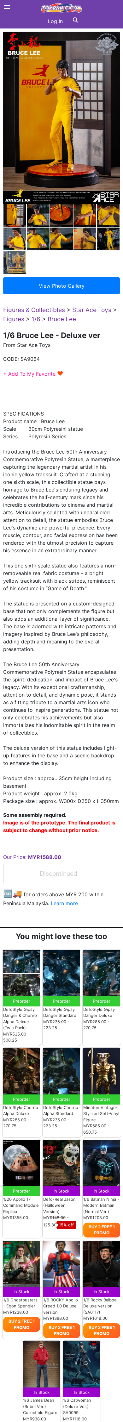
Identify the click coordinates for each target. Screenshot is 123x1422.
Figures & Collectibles (34, 310)
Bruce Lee (62, 319)
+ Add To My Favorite (33, 374)
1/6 (36, 319)
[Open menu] (7, 7)
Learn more (64, 903)
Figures (13, 319)
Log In (55, 21)
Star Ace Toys (91, 310)
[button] (75, 21)
